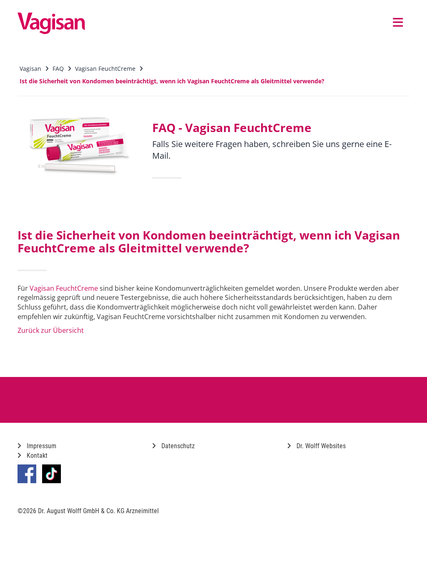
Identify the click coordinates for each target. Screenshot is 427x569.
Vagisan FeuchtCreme (64, 288)
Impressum (40, 446)
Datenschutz (177, 446)
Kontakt (36, 455)
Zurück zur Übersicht (51, 330)
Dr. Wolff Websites (320, 446)
